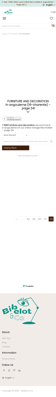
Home (4, 33)
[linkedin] (19, 370)
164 (28, 219)
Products (13, 33)
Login (53, 12)
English (49, 5)
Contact (6, 346)
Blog (4, 342)
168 (51, 219)
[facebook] (4, 370)
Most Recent (10, 135)
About (6, 332)
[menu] (4, 18)
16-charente (24, 33)
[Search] (52, 25)
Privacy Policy (8, 358)
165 (33, 219)
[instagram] (9, 370)
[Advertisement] (28, 69)
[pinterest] (14, 370)
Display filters (10, 147)
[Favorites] (51, 18)
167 (45, 219)
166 (39, 219)
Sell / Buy (6, 338)
